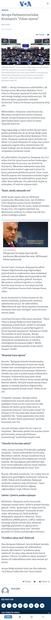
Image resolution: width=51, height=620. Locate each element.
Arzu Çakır (5, 25)
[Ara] (43, 617)
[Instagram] (31, 617)
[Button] (40, 34)
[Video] (19, 617)
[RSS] (31, 605)
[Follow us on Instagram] (20, 605)
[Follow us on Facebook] (3, 605)
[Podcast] (36, 605)
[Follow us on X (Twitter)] (9, 605)
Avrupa (4, 10)
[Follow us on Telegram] (25, 605)
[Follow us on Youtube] (14, 605)
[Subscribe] (42, 605)
